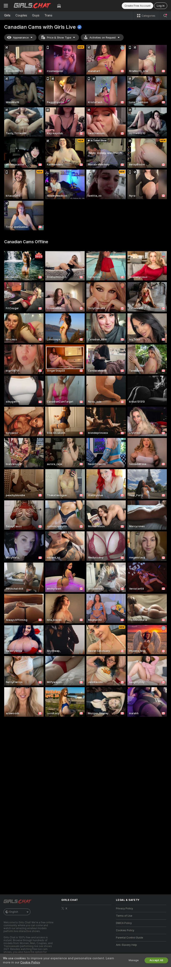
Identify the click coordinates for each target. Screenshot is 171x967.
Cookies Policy (125, 930)
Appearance (21, 37)
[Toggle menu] (6, 5)
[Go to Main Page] (32, 5)
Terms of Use (124, 915)
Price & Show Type (59, 37)
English (13, 911)
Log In (161, 5)
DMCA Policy (124, 923)
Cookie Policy (30, 962)
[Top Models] (59, 5)
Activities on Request (102, 37)
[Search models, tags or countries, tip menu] (165, 15)
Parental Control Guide (129, 937)
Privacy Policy (124, 908)
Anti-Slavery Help (126, 944)
